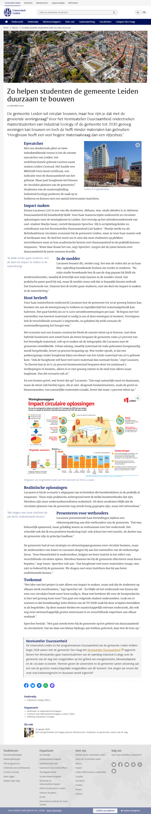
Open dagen (9, 776)
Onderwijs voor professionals (17, 767)
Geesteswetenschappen (50, 759)
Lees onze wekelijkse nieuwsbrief (126, 754)
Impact (79, 767)
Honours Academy (48, 792)
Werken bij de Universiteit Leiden (90, 754)
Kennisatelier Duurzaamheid (103, 650)
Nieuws (15, 28)
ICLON (42, 797)
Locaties (79, 776)
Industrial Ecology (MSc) (38, 700)
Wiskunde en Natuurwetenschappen (44, 711)
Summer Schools (11, 772)
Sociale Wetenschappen (50, 776)
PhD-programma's (12, 763)
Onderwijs (33, 21)
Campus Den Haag (125, 21)
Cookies (79, 785)
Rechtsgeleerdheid (48, 772)
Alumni (79, 763)
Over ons (70, 21)
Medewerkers (42, 3)
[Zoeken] (114, 12)
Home (6, 28)
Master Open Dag (12, 780)
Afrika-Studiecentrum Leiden (52, 788)
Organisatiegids (58, 3)
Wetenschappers (52, 21)
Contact (79, 793)
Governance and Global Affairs (53, 767)
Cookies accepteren (105, 810)
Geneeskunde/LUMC (49, 763)
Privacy (79, 789)
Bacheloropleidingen (13, 754)
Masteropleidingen (12, 759)
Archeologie (45, 754)
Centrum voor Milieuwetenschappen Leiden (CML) (51, 714)
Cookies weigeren (131, 810)
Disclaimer (80, 780)
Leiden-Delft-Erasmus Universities (91, 772)
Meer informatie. (54, 810)
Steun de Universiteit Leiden (88, 759)
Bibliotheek (73, 3)
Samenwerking (87, 21)
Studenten (28, 3)
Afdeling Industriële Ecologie (40, 716)
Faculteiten (105, 21)
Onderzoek (17, 21)
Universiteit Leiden (12, 3)
